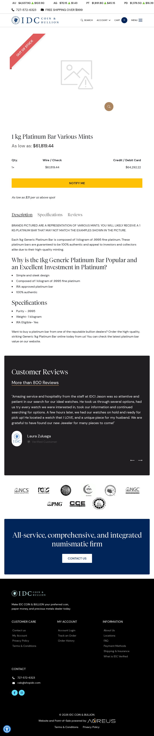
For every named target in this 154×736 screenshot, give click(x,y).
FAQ (106, 640)
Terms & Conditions (24, 646)
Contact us (19, 630)
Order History (66, 640)
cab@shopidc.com (29, 682)
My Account (19, 635)
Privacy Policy (20, 640)
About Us (109, 630)
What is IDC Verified (116, 656)
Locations (109, 635)
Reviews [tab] (75, 214)
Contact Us (77, 558)
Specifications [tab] (50, 214)
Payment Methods (115, 646)
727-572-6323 (26, 10)
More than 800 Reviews (35, 382)
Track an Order (67, 635)
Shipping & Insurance (116, 651)
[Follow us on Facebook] (15, 693)
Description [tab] (22, 214)
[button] (7, 729)
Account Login (66, 630)
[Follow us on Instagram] (22, 693)
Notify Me (77, 183)
